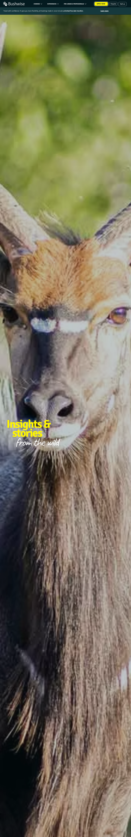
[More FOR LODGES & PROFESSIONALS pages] (85, 4)
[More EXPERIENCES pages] (58, 4)
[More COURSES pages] (41, 4)
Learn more (104, 11)
